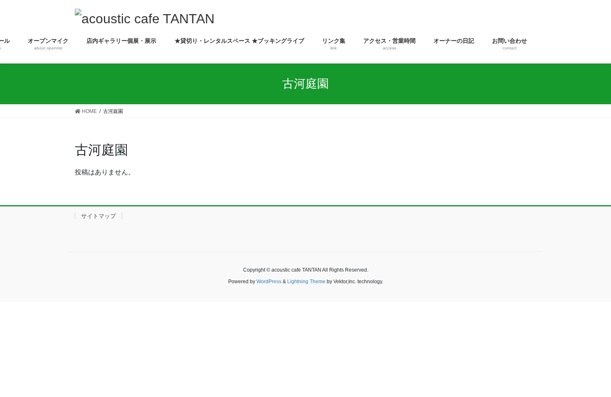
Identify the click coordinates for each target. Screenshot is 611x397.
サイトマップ (98, 216)
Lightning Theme (306, 281)
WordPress (268, 281)
